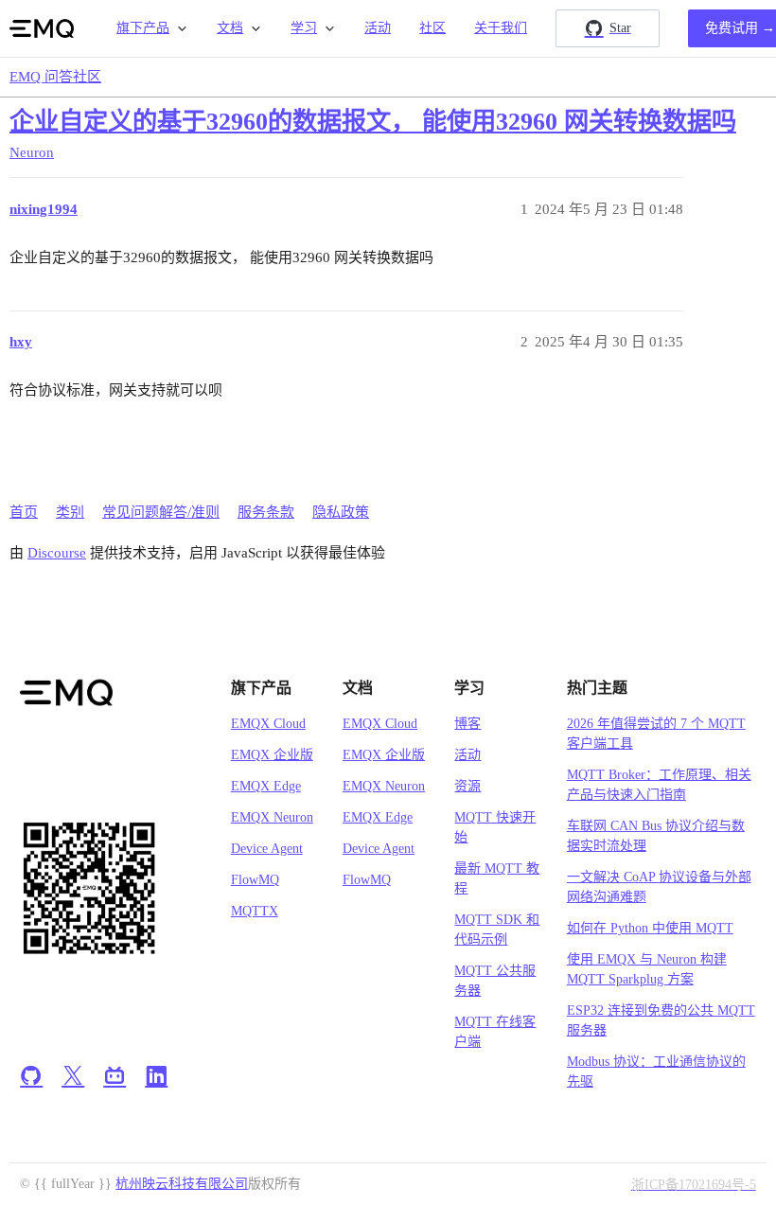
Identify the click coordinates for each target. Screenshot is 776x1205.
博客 (467, 724)
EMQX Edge (266, 786)
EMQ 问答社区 (55, 76)
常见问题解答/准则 (161, 512)
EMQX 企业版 (272, 755)
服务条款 (266, 512)
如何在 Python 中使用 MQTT (650, 928)
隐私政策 (340, 512)
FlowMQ (255, 880)
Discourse (56, 552)
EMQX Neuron (272, 817)
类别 (70, 512)
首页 (23, 512)
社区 (432, 28)
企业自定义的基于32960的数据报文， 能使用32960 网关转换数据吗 (372, 121)
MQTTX (254, 911)
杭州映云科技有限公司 (181, 1184)
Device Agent (267, 849)
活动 (377, 28)
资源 (467, 786)
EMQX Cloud (268, 724)
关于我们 (500, 28)
